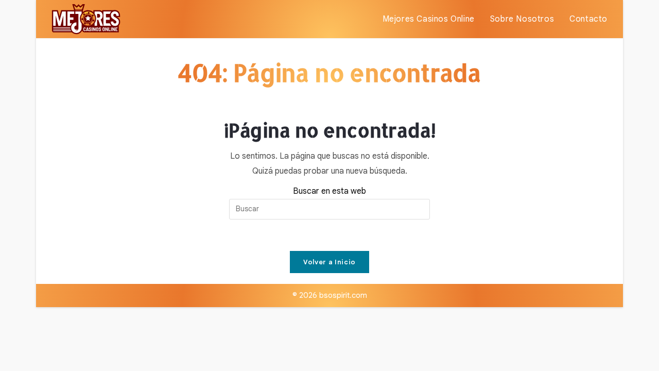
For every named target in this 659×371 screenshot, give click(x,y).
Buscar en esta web (329, 191)
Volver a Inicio (329, 262)
